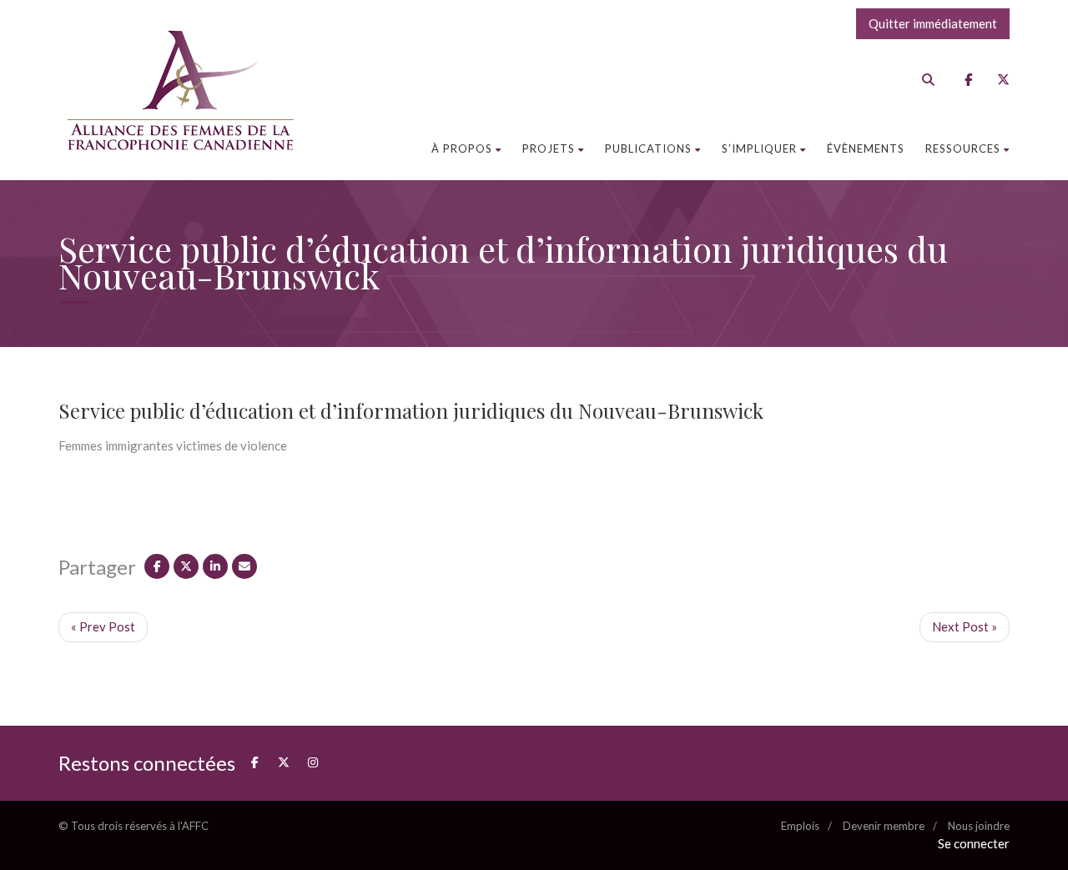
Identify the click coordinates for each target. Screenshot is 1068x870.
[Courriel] (244, 566)
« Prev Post (103, 626)
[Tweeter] (186, 566)
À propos (461, 148)
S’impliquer (759, 148)
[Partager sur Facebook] (156, 566)
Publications (648, 148)
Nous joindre (979, 825)
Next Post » (964, 626)
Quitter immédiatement (933, 23)
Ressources (962, 148)
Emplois (800, 825)
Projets (548, 148)
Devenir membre (883, 825)
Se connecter (974, 843)
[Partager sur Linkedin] (215, 566)
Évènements (865, 148)
